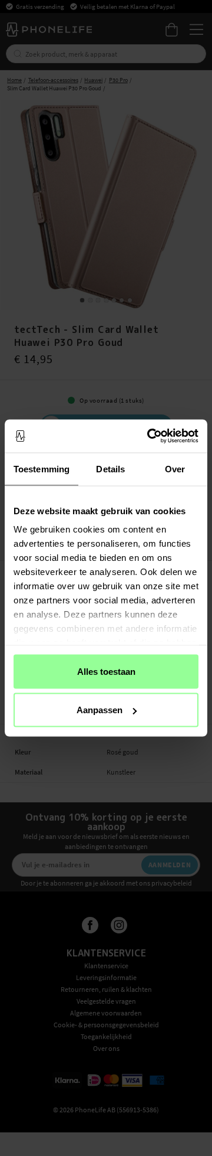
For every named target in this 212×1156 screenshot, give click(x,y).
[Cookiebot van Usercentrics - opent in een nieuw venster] (149, 436)
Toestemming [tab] (41, 468)
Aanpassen (99, 710)
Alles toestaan (106, 671)
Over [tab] (175, 468)
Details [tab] (110, 468)
